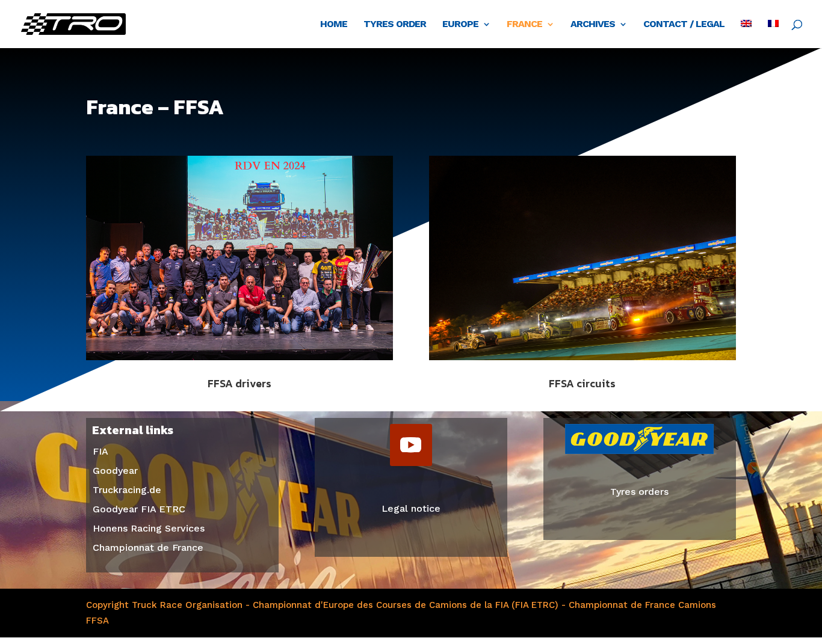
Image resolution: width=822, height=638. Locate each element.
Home (333, 24)
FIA (100, 451)
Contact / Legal (684, 24)
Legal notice (411, 508)
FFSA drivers (239, 383)
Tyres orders (639, 491)
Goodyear (115, 470)
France (524, 24)
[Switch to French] (773, 34)
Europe (460, 24)
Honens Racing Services (149, 528)
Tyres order (394, 24)
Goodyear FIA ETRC (139, 509)
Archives (592, 24)
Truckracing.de (127, 489)
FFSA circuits (582, 383)
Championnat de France (148, 547)
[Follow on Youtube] (411, 445)
